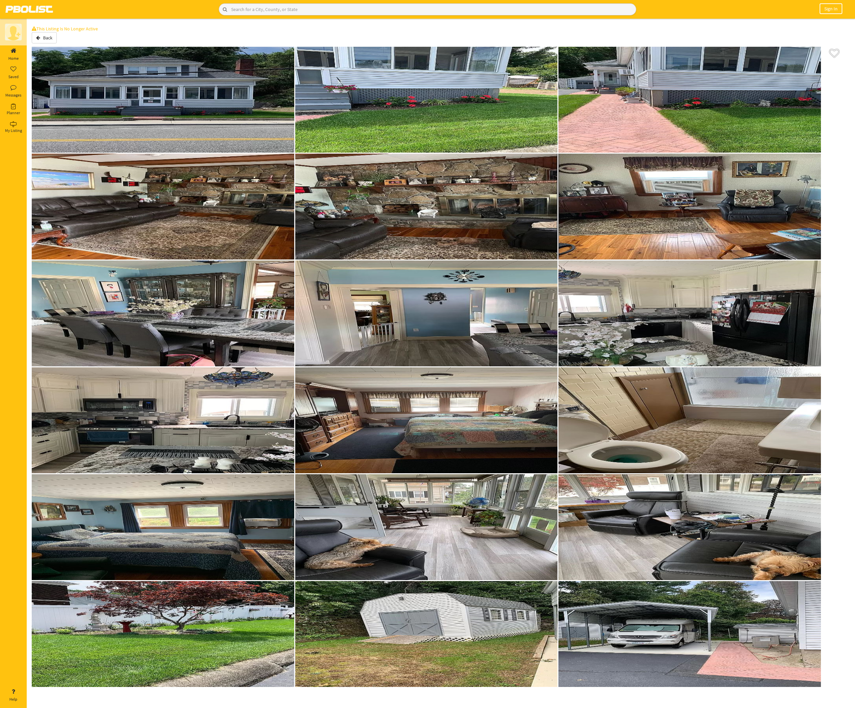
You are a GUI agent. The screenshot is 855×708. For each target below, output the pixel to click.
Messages (13, 95)
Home (13, 58)
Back (46, 38)
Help (13, 699)
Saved (13, 76)
